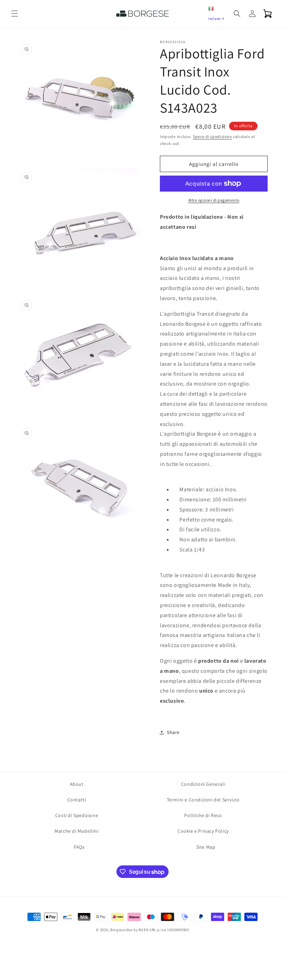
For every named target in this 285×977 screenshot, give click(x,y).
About (77, 784)
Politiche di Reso (203, 815)
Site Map (205, 847)
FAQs (79, 847)
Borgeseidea (121, 929)
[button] (14, 13)
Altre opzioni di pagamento (213, 200)
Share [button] (173, 732)
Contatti (76, 800)
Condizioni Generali (203, 784)
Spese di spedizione (212, 136)
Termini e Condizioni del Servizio (203, 800)
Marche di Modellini (76, 831)
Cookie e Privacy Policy (203, 831)
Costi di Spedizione (76, 815)
